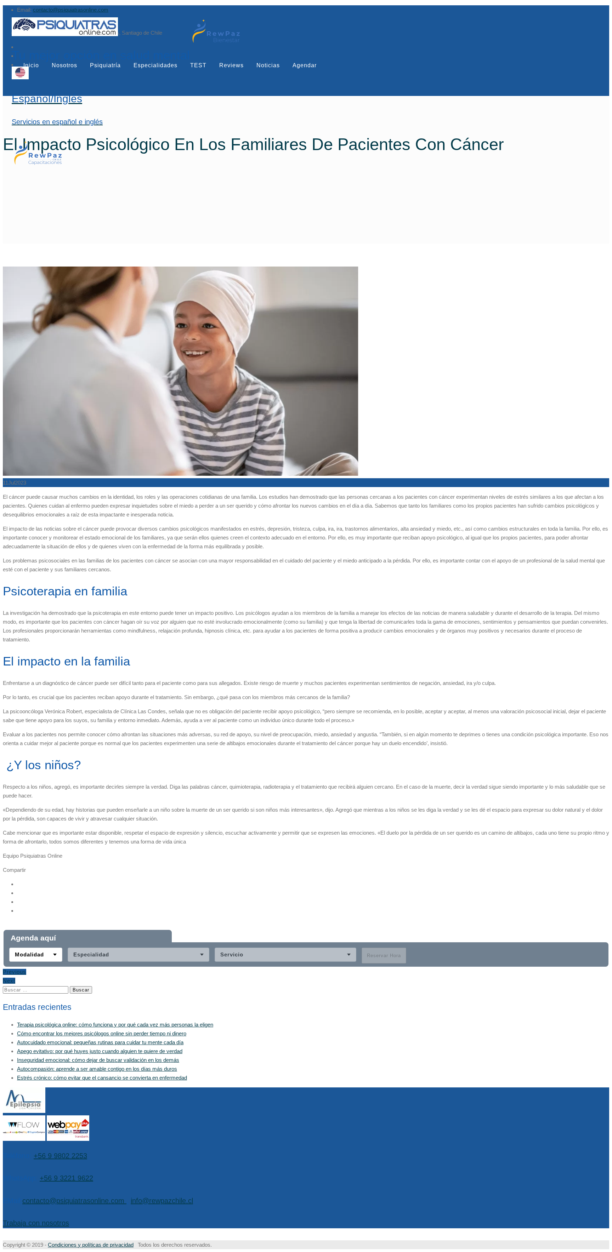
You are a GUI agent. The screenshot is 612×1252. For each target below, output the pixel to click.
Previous (14, 972)
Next (9, 981)
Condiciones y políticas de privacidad (91, 1245)
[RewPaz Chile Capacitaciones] (38, 164)
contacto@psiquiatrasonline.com (70, 10)
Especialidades (155, 65)
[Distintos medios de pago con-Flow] (24, 1139)
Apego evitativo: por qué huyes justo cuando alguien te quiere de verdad (99, 1051)
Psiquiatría (105, 65)
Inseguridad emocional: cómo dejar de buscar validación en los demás (98, 1060)
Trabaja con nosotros (36, 1223)
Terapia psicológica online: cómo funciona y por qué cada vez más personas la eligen (115, 1025)
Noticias (268, 65)
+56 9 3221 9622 (66, 1178)
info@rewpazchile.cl (162, 1201)
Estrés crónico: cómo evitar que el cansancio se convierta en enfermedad (102, 1078)
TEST (198, 65)
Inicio (31, 65)
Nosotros (64, 65)
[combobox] (35, 954)
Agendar (305, 65)
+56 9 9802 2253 (60, 1156)
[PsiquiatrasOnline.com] (101, 27)
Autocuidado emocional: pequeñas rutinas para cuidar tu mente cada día (100, 1042)
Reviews (231, 65)
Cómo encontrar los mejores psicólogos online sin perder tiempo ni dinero (101, 1033)
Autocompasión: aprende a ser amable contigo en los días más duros (97, 1069)
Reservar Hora (384, 955)
